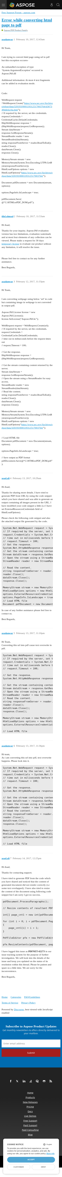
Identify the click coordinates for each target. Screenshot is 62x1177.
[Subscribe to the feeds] (51, 1081)
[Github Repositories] (45, 1081)
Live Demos (30, 1115)
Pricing (30, 1106)
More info (50, 1153)
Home (5, 997)
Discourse (19, 1009)
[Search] (58, 4)
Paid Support (30, 1125)
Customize (19, 1167)
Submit (31, 1052)
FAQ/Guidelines (32, 997)
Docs (30, 1111)
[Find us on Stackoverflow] (31, 1081)
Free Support (30, 1120)
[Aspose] (22, 5)
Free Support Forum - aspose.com (18, 12)
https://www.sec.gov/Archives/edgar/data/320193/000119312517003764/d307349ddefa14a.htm (27, 106)
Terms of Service (10, 1002)
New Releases (30, 1102)
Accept (31, 1160)
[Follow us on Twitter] (18, 1081)
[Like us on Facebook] (11, 1081)
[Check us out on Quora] (38, 1081)
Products (30, 1097)
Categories (16, 997)
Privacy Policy (28, 1002)
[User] (51, 4)
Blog (30, 1134)
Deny (43, 1167)
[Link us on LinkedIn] (25, 1081)
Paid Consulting (30, 1129)
